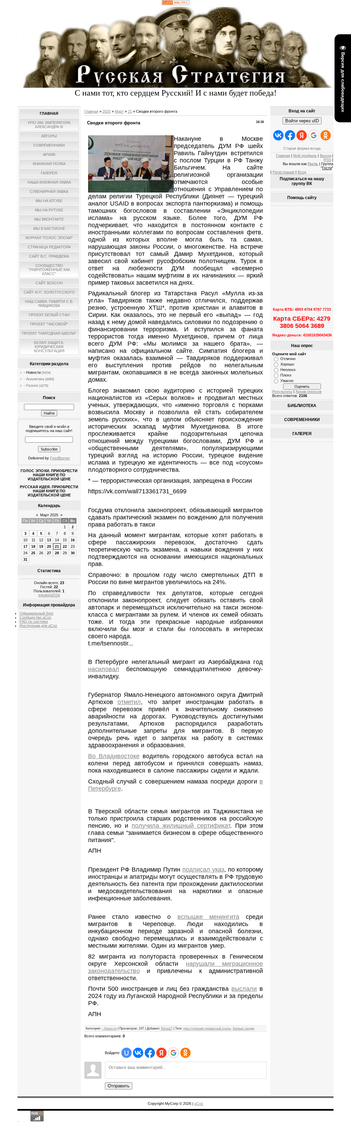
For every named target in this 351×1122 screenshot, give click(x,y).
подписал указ (203, 869)
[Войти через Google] (173, 1052)
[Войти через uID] (126, 1053)
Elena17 (166, 1028)
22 (65, 546)
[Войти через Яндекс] (161, 1053)
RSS (327, 160)
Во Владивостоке (114, 756)
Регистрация (283, 172)
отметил (129, 702)
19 (41, 546)
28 (57, 553)
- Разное (31, 385)
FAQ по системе (34, 621)
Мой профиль (305, 155)
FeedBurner (60, 458)
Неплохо (287, 370)
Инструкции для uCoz (38, 626)
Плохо (285, 375)
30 (73, 553)
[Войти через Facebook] (150, 1053)
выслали (244, 988)
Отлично (287, 359)
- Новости (32, 372)
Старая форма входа (301, 148)
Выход (325, 155)
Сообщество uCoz (35, 617)
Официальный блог (36, 613)
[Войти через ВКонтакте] (138, 1053)
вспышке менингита (208, 916)
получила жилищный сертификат (181, 825)
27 (49, 553)
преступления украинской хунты (207, 1028)
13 (49, 540)
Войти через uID (302, 120)
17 (25, 546)
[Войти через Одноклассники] (185, 1053)
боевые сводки (243, 1028)
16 (73, 540)
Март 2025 (49, 515)
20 (49, 546)
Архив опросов (308, 392)
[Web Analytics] (175, 4)
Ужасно (286, 381)
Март (119, 111)
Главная (91, 111)
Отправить (119, 1085)
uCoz (198, 1103)
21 (57, 546)
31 (25, 559)
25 (33, 553)
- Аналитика (34, 379)
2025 (106, 111)
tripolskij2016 (49, 595)
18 (33, 546)
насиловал (103, 669)
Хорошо (287, 364)
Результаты (282, 392)
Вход (302, 172)
